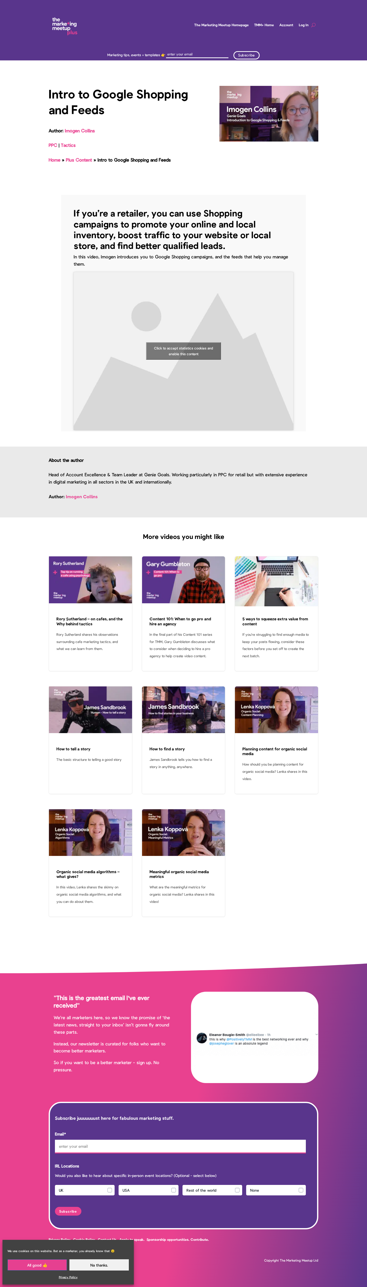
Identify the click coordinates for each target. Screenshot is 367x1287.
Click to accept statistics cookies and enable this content (183, 351)
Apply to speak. (132, 1239)
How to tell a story (90, 740)
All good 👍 (37, 1265)
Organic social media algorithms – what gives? (90, 863)
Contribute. (199, 1239)
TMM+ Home (264, 25)
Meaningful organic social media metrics (183, 863)
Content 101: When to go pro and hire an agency (183, 613)
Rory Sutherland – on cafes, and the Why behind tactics (90, 613)
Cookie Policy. (84, 1239)
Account (286, 25)
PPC (53, 145)
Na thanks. (99, 1265)
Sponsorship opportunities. (168, 1239)
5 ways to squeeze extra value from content (276, 613)
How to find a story (183, 740)
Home (54, 159)
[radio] (85, 1190)
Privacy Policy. (60, 1239)
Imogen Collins (80, 130)
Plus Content (79, 159)
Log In (304, 25)
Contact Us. (108, 1239)
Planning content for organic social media (276, 740)
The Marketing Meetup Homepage (221, 25)
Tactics (68, 145)
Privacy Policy (68, 1277)
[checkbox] (180, 1191)
